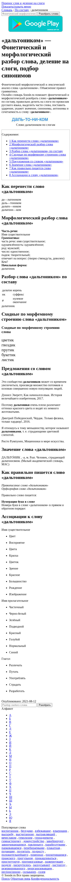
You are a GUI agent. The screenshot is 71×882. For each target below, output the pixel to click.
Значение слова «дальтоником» (30, 164)
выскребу (8, 834)
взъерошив (60, 830)
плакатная (53, 848)
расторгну (59, 865)
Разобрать (45, 705)
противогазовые (32, 861)
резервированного (13, 868)
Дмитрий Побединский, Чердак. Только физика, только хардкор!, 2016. (33, 420)
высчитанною (25, 834)
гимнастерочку (11, 841)
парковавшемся (11, 848)
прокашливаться (45, 858)
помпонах (36, 854)
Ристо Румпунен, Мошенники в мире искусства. (33, 441)
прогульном (25, 858)
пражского (8, 858)
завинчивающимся (14, 844)
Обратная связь (20, 878)
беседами (27, 830)
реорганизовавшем (39, 868)
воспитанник (10, 830)
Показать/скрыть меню (16, 6)
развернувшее (54, 861)
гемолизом (25, 837)
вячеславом (9, 837)
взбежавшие (43, 830)
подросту (38, 851)
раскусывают (41, 865)
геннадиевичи (44, 837)
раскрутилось (22, 865)
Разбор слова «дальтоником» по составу (36, 151)
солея (41, 871)
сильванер (29, 871)
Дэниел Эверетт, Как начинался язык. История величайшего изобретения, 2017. (32, 396)
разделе (6, 865)
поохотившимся (56, 854)
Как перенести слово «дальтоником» (34, 141)
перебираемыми (34, 848)
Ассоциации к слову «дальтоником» (33, 175)
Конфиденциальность (45, 878)
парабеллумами (55, 844)
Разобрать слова (48, 13)
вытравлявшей (45, 834)
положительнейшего (15, 854)
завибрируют (54, 841)
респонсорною (11, 871)
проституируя (11, 861)
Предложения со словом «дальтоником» (36, 161)
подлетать (23, 851)
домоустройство (33, 841)
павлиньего (35, 844)
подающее (8, 851)
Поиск (6, 878)
